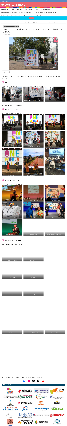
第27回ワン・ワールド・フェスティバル (10, 26)
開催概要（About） (5, 9)
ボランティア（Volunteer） (25, 12)
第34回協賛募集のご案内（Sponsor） (9, 12)
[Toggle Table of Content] (7, 72)
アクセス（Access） (29, 9)
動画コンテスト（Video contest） (43, 9)
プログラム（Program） (17, 9)
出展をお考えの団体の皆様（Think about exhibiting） (45, 12)
